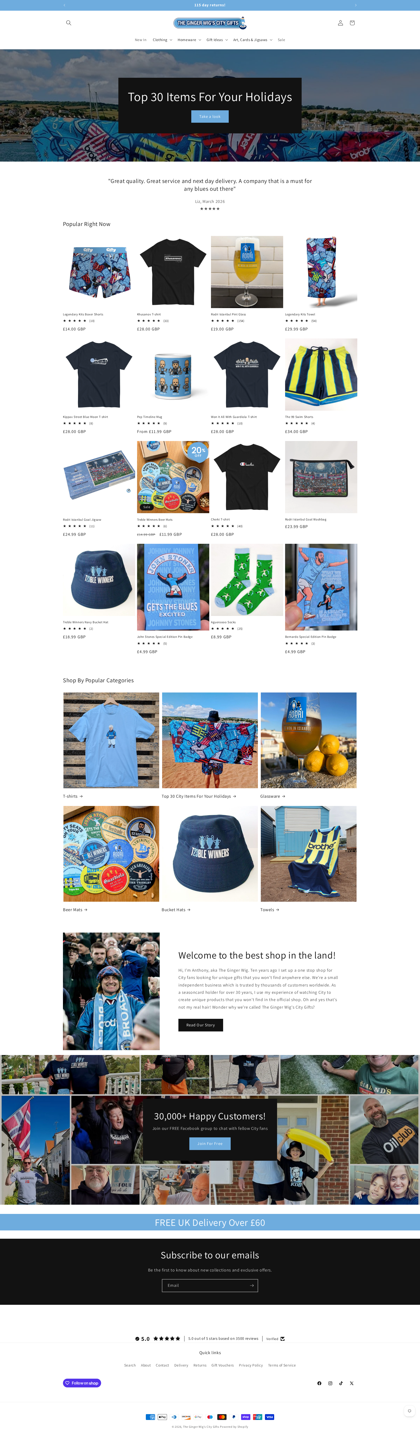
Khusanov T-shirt (149, 314)
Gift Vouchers (222, 1365)
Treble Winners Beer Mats (155, 520)
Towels (267, 909)
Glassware (270, 796)
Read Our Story (200, 1025)
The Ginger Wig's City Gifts (201, 1426)
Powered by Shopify (234, 1426)
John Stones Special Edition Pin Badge (165, 637)
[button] (69, 23)
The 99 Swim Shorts (299, 417)
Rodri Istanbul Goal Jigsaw (82, 520)
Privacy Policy (251, 1365)
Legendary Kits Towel (300, 314)
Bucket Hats (173, 909)
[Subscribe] (252, 1285)
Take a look (210, 116)
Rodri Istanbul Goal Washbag (306, 519)
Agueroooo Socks (223, 622)
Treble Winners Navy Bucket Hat (85, 622)
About (146, 1365)
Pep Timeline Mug (150, 417)
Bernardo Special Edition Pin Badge (310, 637)
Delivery (181, 1365)
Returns (200, 1365)
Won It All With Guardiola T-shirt (234, 417)
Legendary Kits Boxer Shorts (83, 314)
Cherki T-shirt (220, 519)
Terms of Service (282, 1365)
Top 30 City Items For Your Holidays (196, 796)
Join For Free (209, 1143)
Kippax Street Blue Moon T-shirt (85, 417)
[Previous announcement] (64, 5)
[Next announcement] (355, 5)
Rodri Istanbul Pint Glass (228, 314)
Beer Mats (72, 909)
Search (130, 1365)
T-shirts (70, 796)
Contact (162, 1365)
